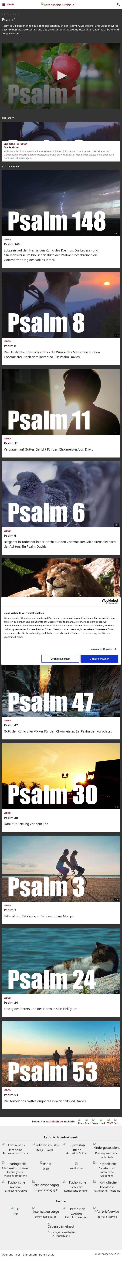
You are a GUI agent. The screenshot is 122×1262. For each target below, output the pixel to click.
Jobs (17, 1254)
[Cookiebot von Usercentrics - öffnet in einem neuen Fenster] (104, 601)
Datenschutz (46, 1254)
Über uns (7, 1254)
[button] (61, 76)
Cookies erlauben (99, 658)
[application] (61, 76)
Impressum (30, 1254)
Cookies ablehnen (60, 658)
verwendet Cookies (101, 649)
